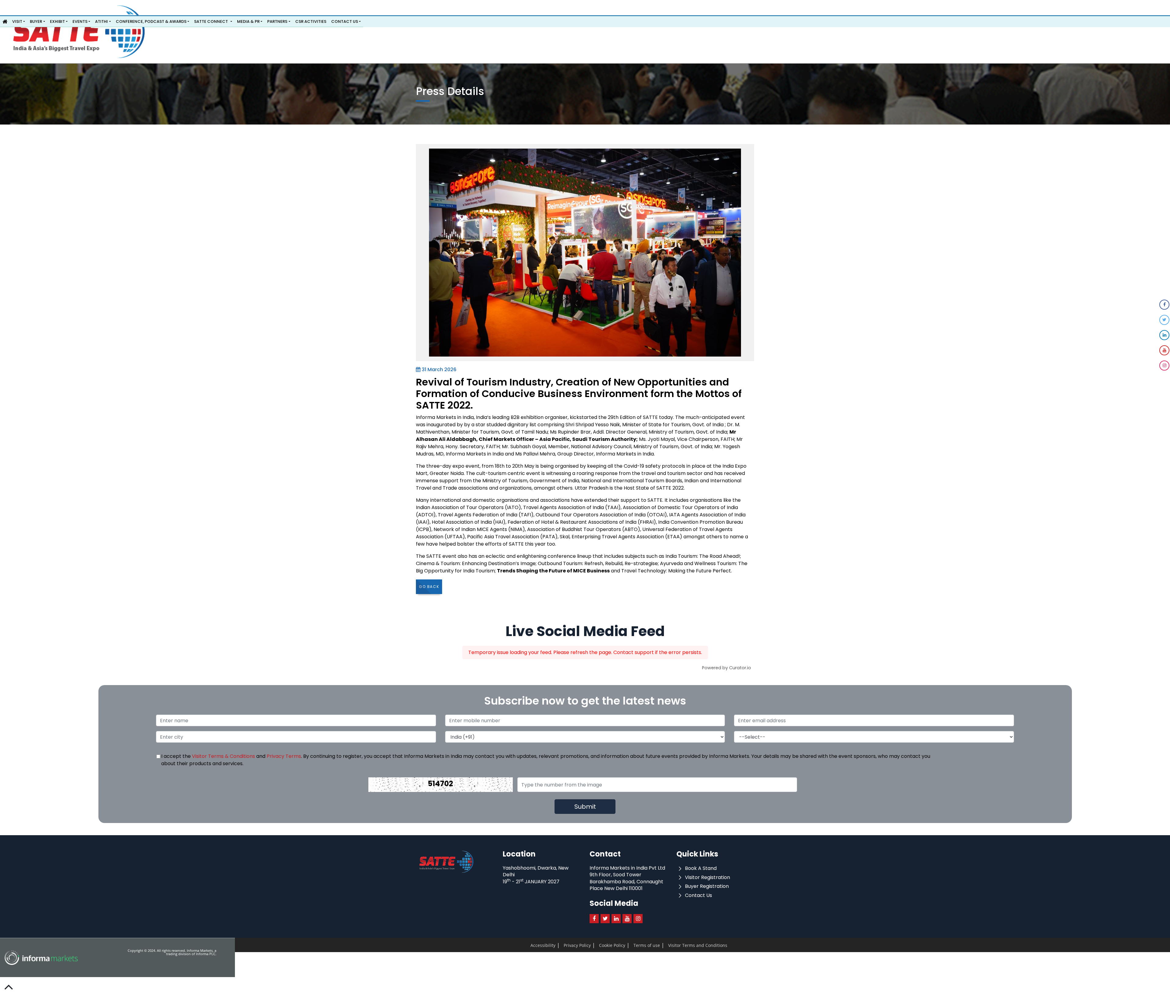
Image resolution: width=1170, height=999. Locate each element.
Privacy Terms (284, 756)
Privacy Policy (566, 946)
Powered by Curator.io (726, 668)
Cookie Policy (594, 946)
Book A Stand (700, 868)
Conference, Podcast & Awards (151, 21)
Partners (277, 21)
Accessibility (539, 946)
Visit (17, 21)
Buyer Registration (706, 886)
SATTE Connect (211, 21)
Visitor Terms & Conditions (223, 756)
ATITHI (101, 21)
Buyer (36, 21)
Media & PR (248, 21)
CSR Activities (310, 21)
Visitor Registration (707, 877)
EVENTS (80, 21)
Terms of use (621, 946)
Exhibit (57, 21)
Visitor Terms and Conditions (660, 946)
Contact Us (344, 21)
